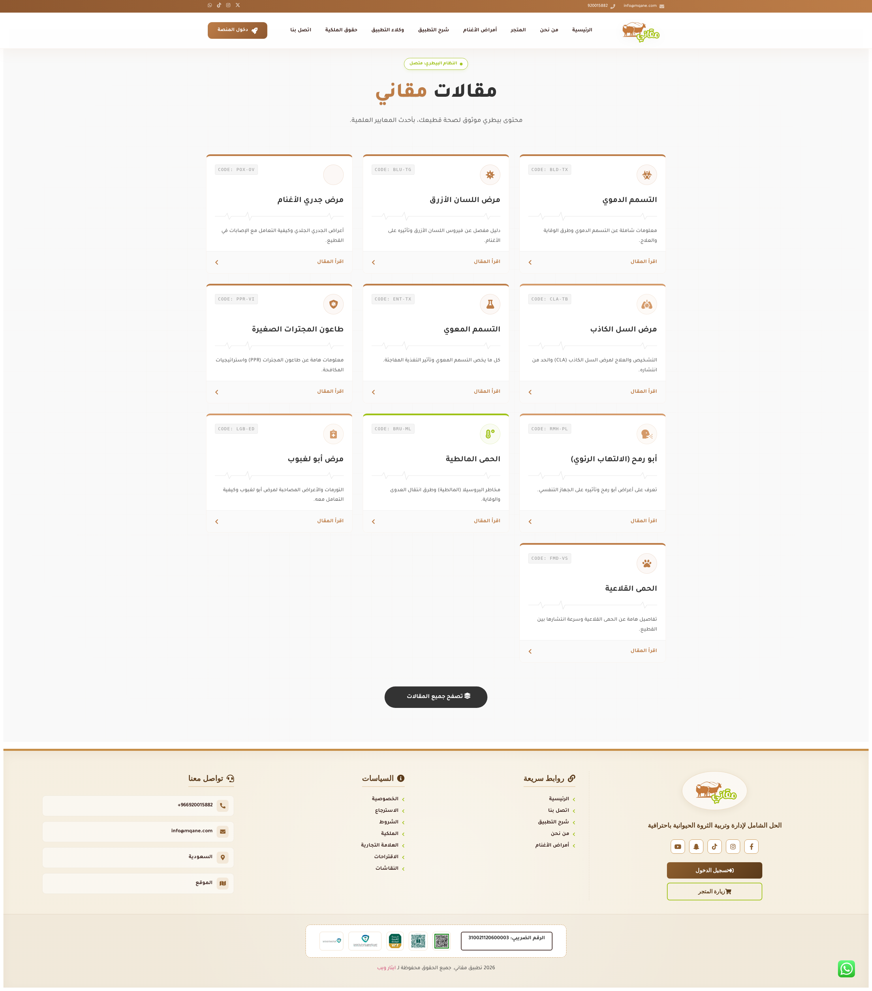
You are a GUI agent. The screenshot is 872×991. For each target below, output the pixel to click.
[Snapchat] (696, 846)
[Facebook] (751, 846)
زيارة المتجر (711, 891)
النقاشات (387, 869)
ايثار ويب (386, 968)
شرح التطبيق (433, 30)
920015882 (598, 6)
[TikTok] (714, 846)
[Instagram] (733, 846)
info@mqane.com (640, 6)
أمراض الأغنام (480, 30)
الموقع (204, 883)
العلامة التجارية (380, 846)
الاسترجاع (387, 811)
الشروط (389, 822)
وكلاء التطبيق (387, 30)
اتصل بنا (300, 30)
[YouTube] (678, 846)
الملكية (390, 834)
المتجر (518, 30)
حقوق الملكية (341, 30)
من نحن (549, 30)
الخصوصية (385, 799)
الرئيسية (582, 30)
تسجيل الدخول (712, 870)
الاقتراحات (386, 857)
